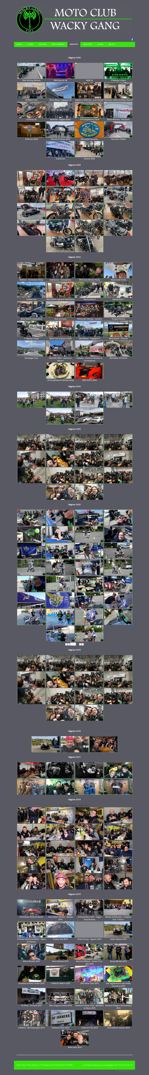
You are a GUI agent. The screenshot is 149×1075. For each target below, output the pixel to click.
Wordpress (131, 1070)
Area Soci (111, 44)
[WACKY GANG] (74, 32)
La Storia (30, 44)
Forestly (117, 1070)
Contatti (100, 44)
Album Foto (74, 44)
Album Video (87, 44)
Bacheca (19, 44)
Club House (42, 44)
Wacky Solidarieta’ (58, 44)
